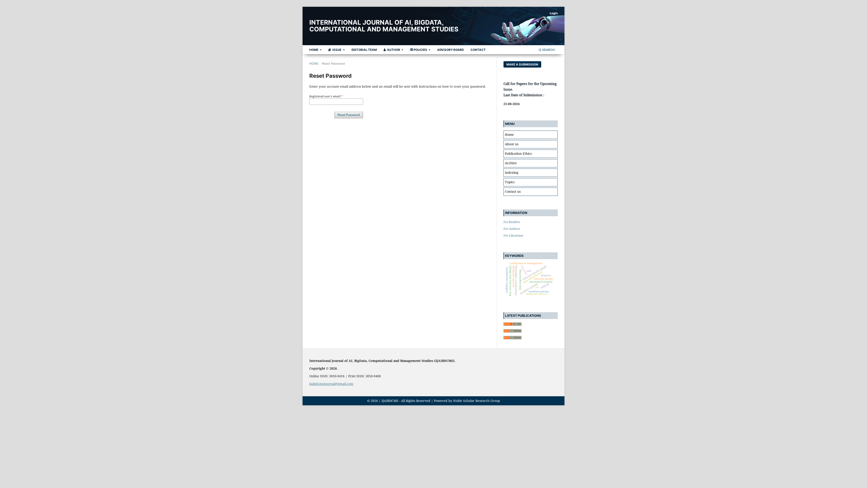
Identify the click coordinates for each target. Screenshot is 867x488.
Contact (478, 50)
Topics (510, 182)
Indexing (511, 172)
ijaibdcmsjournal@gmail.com (331, 384)
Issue (337, 50)
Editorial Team (364, 50)
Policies (420, 50)
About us (511, 144)
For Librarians (513, 235)
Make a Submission (522, 64)
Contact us (513, 191)
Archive (511, 163)
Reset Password (349, 115)
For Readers (511, 222)
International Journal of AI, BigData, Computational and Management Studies (383, 26)
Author (393, 50)
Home (314, 50)
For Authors (511, 229)
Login (554, 13)
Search (548, 50)
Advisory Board (450, 50)
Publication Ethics (518, 153)
